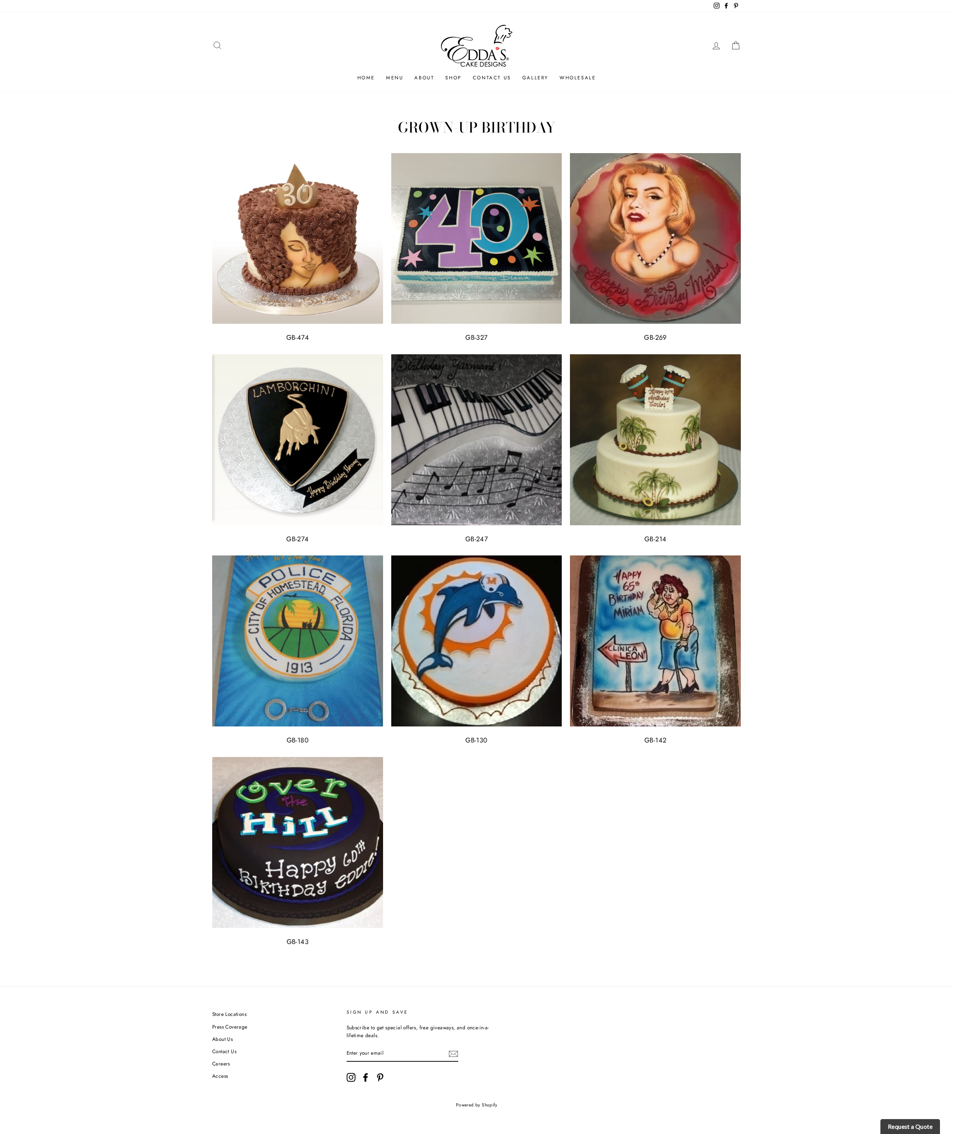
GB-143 (298, 942)
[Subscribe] (453, 1053)
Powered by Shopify (476, 1105)
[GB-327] (476, 238)
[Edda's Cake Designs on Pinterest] (380, 1077)
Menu (394, 77)
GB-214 (655, 539)
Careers (221, 1063)
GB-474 (297, 337)
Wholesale (578, 77)
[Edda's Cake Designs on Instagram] (351, 1077)
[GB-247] (476, 439)
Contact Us (492, 77)
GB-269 (655, 337)
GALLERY (535, 77)
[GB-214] (655, 439)
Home (366, 77)
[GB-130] (476, 640)
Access (220, 1076)
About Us (222, 1039)
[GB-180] (297, 640)
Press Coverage (230, 1026)
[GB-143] (297, 842)
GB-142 (655, 740)
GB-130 (476, 740)
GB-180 (298, 740)
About (424, 77)
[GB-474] (297, 238)
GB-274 (297, 539)
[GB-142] (655, 640)
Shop (453, 77)
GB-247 (476, 539)
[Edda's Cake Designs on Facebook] (365, 1077)
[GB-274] (297, 439)
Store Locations (229, 1014)
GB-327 (476, 337)
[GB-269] (655, 238)
